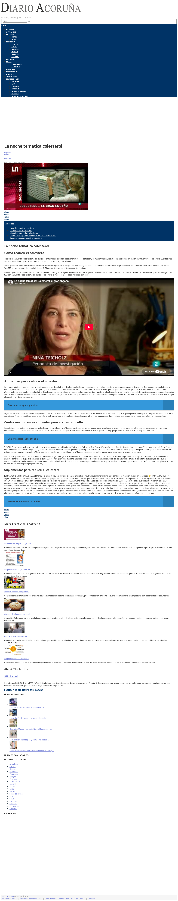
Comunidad (16, 64)
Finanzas (15, 54)
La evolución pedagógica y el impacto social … (29, 740)
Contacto (91, 898)
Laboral (15, 57)
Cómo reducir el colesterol (21, 230)
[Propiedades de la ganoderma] (89, 559)
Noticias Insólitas (19, 96)
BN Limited (11, 676)
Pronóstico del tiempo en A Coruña (23, 690)
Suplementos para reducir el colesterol (26, 238)
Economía (10, 42)
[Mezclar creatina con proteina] (89, 583)
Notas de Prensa (18, 91)
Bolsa (14, 47)
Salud (14, 84)
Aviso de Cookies (78, 898)
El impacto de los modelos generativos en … (28, 707)
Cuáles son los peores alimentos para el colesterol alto (33, 235)
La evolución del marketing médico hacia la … (29, 718)
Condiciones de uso (9, 898)
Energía (14, 52)
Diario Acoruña (7, 896)
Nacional (10, 69)
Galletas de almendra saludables (18, 614)
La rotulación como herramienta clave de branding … (32, 750)
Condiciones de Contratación (57, 898)
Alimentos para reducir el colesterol (24, 233)
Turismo (15, 86)
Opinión (15, 89)
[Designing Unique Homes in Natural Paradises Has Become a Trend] (13, 726)
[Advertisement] (89, 122)
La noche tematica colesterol (22, 228)
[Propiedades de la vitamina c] (89, 649)
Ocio (13, 39)
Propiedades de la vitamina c (16, 658)
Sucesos (15, 94)
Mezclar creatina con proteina (16, 591)
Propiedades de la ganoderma (17, 569)
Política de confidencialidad (31, 898)
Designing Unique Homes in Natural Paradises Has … (32, 729)
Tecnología (11, 76)
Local (8, 62)
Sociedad (15, 81)
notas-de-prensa (16, 794)
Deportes (10, 74)
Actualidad (11, 32)
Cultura (10, 34)
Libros (14, 37)
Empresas (15, 49)
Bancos (14, 44)
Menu (3, 25)
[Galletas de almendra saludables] (89, 605)
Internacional (12, 72)
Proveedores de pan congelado (17, 543)
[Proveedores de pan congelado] (89, 535)
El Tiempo (10, 29)
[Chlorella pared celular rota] (89, 628)
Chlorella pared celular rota (15, 636)
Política (10, 59)
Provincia (15, 67)
